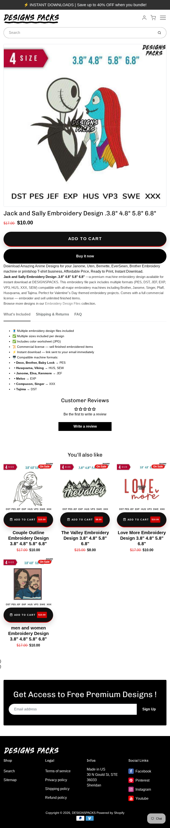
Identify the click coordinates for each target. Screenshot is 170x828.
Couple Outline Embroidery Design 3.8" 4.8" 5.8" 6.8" (28, 538)
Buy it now (85, 256)
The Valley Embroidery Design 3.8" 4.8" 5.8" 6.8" (85, 538)
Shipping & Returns (52, 314)
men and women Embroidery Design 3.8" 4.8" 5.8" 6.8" (28, 633)
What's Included (17, 314)
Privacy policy (56, 780)
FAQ (78, 314)
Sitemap (10, 780)
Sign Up (149, 709)
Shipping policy (57, 789)
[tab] (20, 315)
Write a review (85, 426)
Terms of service (58, 771)
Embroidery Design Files (63, 303)
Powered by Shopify (110, 813)
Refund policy (56, 797)
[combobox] (78, 32)
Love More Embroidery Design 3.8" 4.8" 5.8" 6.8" (142, 538)
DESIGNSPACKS (84, 813)
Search (9, 771)
